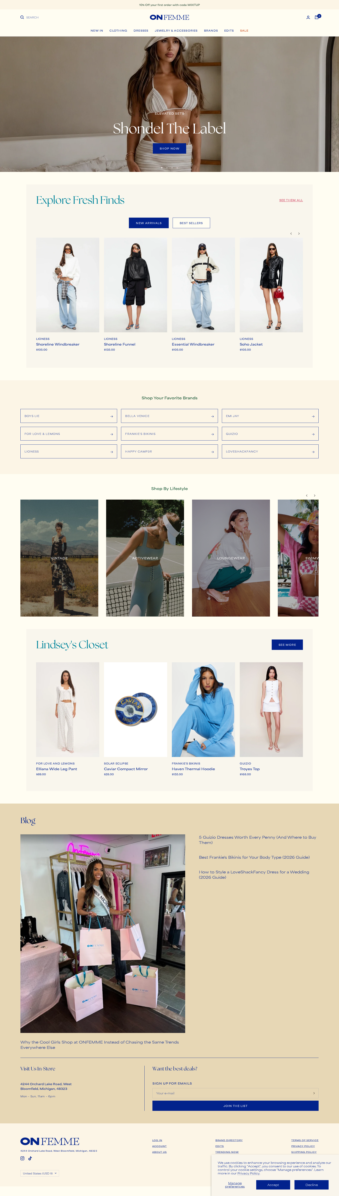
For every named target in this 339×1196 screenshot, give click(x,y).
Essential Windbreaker (193, 344)
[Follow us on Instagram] (22, 1158)
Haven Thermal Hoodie (193, 768)
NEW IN (97, 30)
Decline (311, 1184)
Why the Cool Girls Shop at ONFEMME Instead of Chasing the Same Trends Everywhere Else (99, 1044)
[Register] (314, 1093)
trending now (227, 1151)
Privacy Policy (303, 1146)
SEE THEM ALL (291, 200)
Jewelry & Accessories (176, 30)
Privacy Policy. (248, 1173)
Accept (273, 1184)
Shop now (169, 148)
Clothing (118, 30)
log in (157, 1140)
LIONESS (42, 339)
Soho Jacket (251, 344)
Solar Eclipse (116, 763)
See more (287, 645)
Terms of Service (305, 1140)
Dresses (141, 30)
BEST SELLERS (191, 223)
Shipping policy (304, 1151)
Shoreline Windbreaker (57, 344)
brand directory (229, 1140)
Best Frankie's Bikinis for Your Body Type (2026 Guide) (254, 857)
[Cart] (317, 17)
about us (159, 1151)
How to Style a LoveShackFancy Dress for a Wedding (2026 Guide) (254, 874)
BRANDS (211, 30)
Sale (244, 30)
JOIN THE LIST (235, 1106)
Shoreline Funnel (119, 344)
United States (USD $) (38, 1173)
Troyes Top (250, 768)
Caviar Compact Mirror (126, 768)
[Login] (308, 17)
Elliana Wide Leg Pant (56, 768)
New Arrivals (149, 223)
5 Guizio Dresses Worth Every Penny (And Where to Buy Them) (257, 839)
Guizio (245, 763)
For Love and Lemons (55, 763)
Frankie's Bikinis (186, 763)
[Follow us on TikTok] (30, 1158)
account (159, 1146)
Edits (229, 30)
